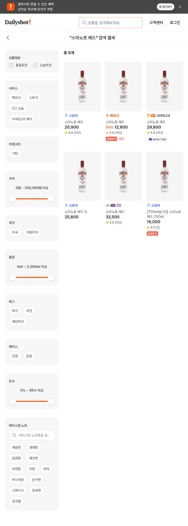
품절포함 (21, 65)
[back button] (8, 38)
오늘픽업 (45, 65)
